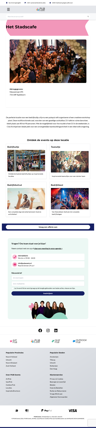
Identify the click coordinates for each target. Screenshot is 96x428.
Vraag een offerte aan (48, 227)
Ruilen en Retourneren (58, 391)
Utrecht (8, 360)
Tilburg (52, 360)
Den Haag (53, 369)
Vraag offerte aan (56, 394)
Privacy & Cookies (56, 379)
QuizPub (9, 382)
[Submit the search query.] (88, 16)
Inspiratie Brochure (13, 391)
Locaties (9, 388)
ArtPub (8, 379)
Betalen (52, 385)
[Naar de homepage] (48, 9)
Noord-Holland (11, 357)
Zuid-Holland (11, 366)
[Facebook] (40, 331)
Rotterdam (54, 366)
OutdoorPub (10, 385)
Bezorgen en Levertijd (58, 382)
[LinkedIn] (56, 331)
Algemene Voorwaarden (58, 397)
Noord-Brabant (11, 363)
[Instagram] (48, 331)
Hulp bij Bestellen (56, 388)
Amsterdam (54, 357)
